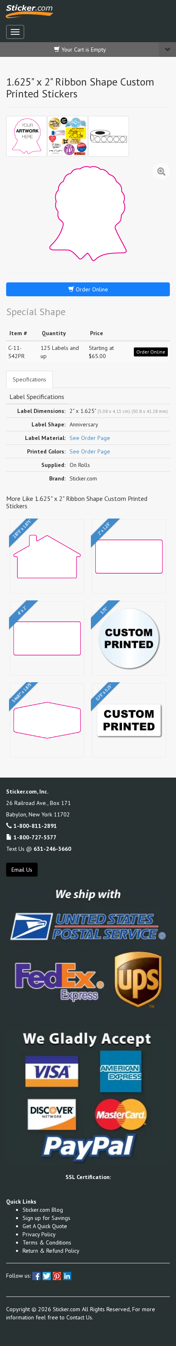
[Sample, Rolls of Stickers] (108, 136)
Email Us (21, 869)
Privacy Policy (39, 1234)
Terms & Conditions (47, 1242)
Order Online (91, 289)
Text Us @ (38, 848)
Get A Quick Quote (45, 1226)
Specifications (29, 379)
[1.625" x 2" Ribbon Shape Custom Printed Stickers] (26, 136)
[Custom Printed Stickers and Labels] (67, 136)
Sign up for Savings (46, 1218)
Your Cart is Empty (83, 49)
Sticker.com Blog (43, 1209)
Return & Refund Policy (51, 1250)
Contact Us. (79, 1317)
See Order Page (90, 438)
